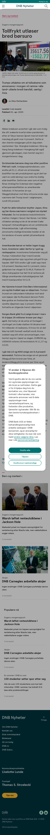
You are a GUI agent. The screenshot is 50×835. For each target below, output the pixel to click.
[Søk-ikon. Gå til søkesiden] (46, 5)
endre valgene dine (24, 437)
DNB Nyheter (25, 6)
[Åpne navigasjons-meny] (3, 6)
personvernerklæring (28, 440)
